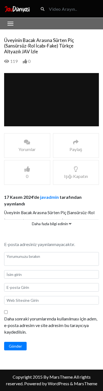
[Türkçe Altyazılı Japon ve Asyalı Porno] (17, 8)
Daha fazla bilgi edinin (50, 223)
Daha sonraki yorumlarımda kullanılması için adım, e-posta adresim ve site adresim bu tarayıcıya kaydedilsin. (50, 325)
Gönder (15, 346)
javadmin (49, 197)
